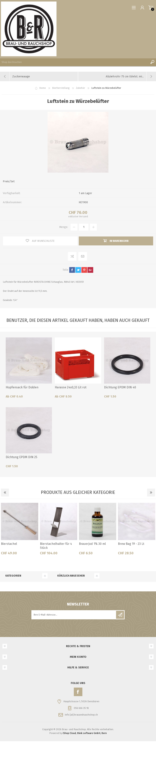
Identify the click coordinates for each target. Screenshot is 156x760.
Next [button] (151, 493)
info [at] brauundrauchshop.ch (81, 714)
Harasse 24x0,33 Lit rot (70, 387)
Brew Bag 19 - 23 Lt (131, 544)
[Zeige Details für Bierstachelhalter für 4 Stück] (58, 521)
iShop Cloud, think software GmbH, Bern (85, 733)
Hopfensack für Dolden (22, 387)
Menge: (63, 227)
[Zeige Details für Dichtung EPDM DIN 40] (127, 360)
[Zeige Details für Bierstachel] (19, 521)
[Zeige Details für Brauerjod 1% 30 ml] (97, 521)
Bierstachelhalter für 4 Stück (56, 546)
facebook (72, 270)
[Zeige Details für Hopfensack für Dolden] (29, 360)
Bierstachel (9, 544)
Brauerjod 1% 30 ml (92, 544)
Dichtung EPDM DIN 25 (21, 457)
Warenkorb (150, 7)
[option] (19, 530)
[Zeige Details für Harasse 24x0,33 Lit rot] (78, 360)
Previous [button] (5, 493)
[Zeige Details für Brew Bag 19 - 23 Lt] (136, 521)
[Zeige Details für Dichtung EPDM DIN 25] (29, 430)
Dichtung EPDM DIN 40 (120, 387)
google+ (90, 270)
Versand (83, 216)
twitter (78, 270)
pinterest (84, 270)
